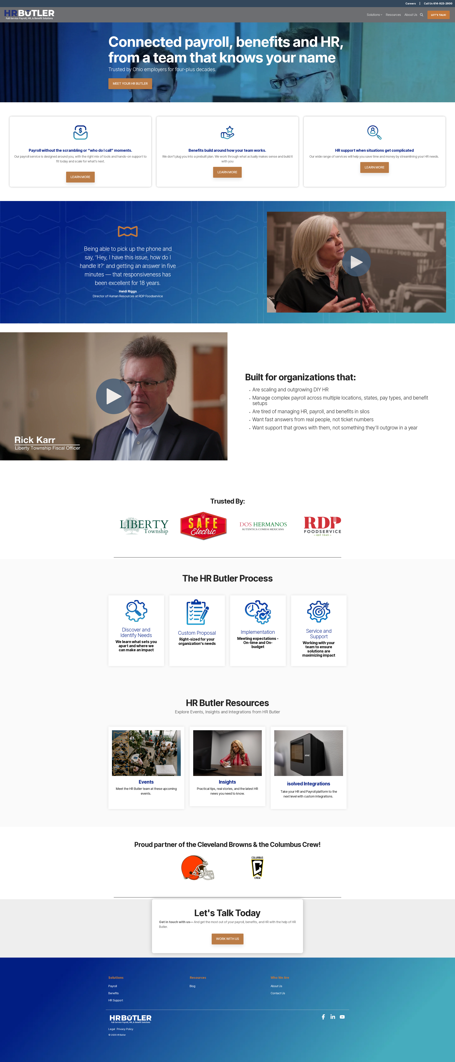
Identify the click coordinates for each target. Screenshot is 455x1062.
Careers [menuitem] (410, 3)
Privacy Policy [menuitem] (125, 1029)
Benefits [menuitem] (113, 993)
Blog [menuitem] (192, 986)
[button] (324, 1018)
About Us (411, 15)
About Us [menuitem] (276, 986)
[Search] (421, 15)
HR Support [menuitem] (115, 1000)
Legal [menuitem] (111, 1029)
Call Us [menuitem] (438, 3)
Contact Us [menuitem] (278, 993)
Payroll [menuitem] (112, 986)
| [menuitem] (419, 3)
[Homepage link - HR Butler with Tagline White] (130, 1023)
